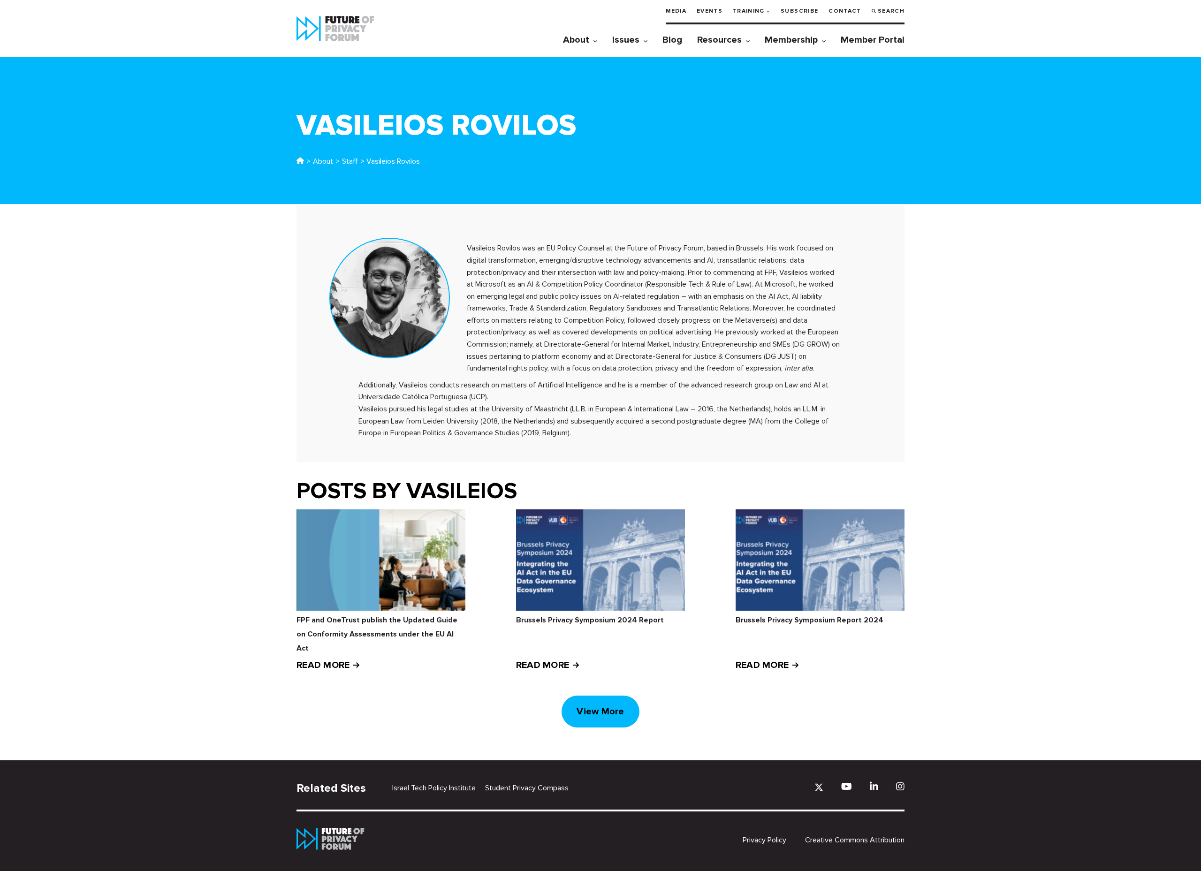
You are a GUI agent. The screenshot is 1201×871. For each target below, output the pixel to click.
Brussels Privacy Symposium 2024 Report (590, 620)
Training (749, 11)
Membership (791, 39)
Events (709, 11)
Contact (845, 11)
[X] (818, 787)
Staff (350, 161)
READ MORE (323, 665)
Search (891, 11)
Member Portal (873, 39)
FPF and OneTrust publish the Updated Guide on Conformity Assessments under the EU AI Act (376, 634)
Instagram (900, 786)
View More (600, 711)
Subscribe (799, 11)
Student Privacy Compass (527, 788)
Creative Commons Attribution (855, 840)
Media (676, 11)
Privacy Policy (764, 840)
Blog (672, 39)
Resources (719, 39)
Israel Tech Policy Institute (434, 788)
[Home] (300, 161)
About (576, 39)
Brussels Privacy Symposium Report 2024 (809, 620)
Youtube (846, 786)
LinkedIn (874, 786)
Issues (625, 39)
